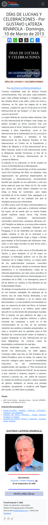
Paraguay (30, 481)
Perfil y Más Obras (24, 493)
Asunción (14, 481)
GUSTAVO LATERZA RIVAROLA (26, 88)
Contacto (7, 513)
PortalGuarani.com (20, 511)
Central (22, 481)
